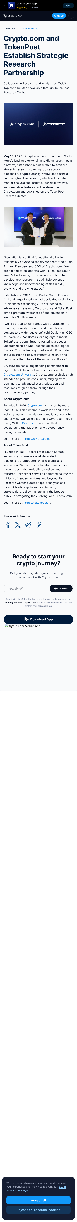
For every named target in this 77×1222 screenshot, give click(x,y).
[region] (38, 1198)
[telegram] (27, 525)
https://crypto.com (36, 438)
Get (68, 5)
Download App (41, 619)
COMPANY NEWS (30, 29)
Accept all (38, 1200)
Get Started (61, 588)
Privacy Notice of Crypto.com (20, 602)
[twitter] (17, 525)
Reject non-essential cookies (38, 1210)
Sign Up (59, 15)
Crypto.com (35, 405)
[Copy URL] (38, 524)
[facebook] (8, 525)
